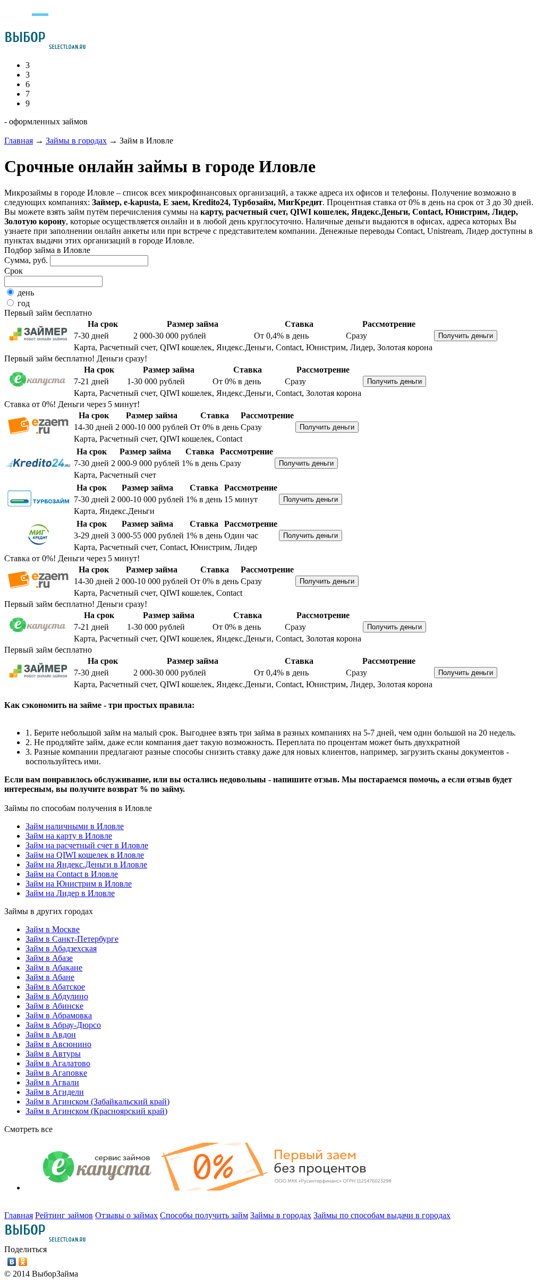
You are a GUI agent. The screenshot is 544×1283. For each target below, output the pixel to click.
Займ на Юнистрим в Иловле (79, 883)
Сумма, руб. (26, 260)
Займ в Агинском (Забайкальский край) (97, 1101)
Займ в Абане (50, 977)
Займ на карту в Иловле (69, 835)
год (24, 303)
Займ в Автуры (53, 1053)
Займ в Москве (53, 929)
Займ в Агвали (52, 1082)
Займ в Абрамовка (59, 1015)
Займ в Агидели (55, 1091)
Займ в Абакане (54, 967)
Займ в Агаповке (56, 1072)
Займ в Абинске (54, 1005)
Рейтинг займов (64, 1215)
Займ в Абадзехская (61, 948)
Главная (18, 140)
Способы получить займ (204, 1215)
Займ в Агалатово (58, 1063)
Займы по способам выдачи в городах (381, 1215)
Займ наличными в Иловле (75, 826)
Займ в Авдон (51, 1034)
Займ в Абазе (49, 958)
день (26, 292)
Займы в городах (76, 140)
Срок (13, 270)
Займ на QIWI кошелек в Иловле (85, 854)
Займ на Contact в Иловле (72, 874)
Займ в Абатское (55, 986)
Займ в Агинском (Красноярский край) (96, 1111)
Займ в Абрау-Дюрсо (63, 1024)
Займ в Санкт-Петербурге (72, 938)
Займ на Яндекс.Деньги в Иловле (86, 864)
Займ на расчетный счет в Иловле (87, 845)
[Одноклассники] (23, 1262)
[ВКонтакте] (12, 1262)
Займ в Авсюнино (58, 1044)
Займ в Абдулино (57, 996)
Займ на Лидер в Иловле (70, 893)
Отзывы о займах (126, 1215)
